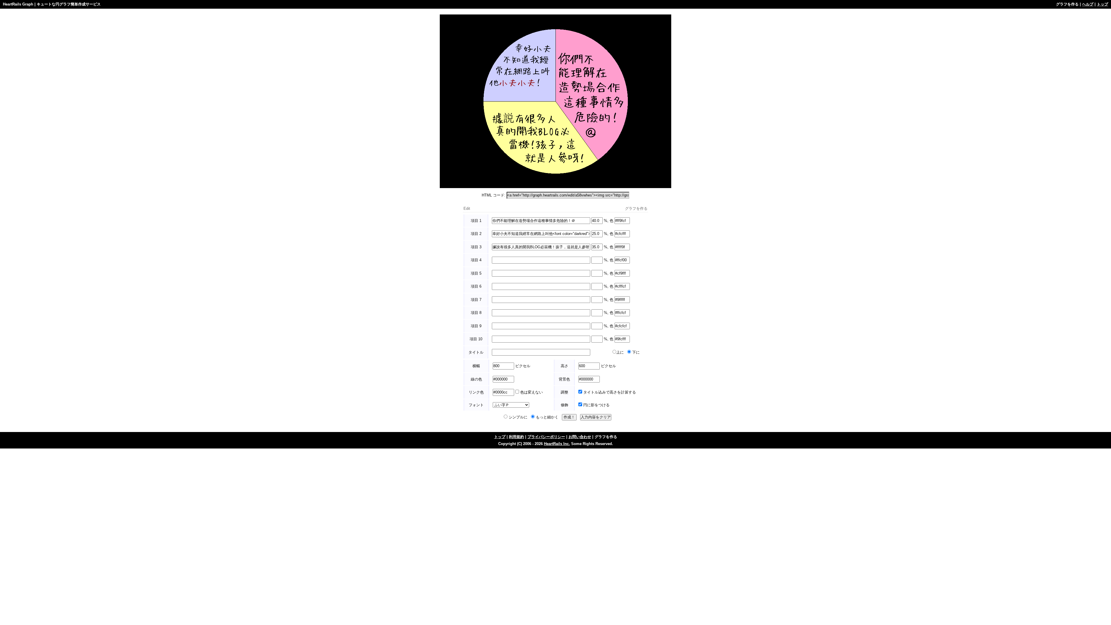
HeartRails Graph (18, 4)
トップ (1102, 4)
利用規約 (516, 437)
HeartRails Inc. (557, 444)
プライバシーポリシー (546, 437)
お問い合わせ (580, 437)
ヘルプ (1087, 4)
